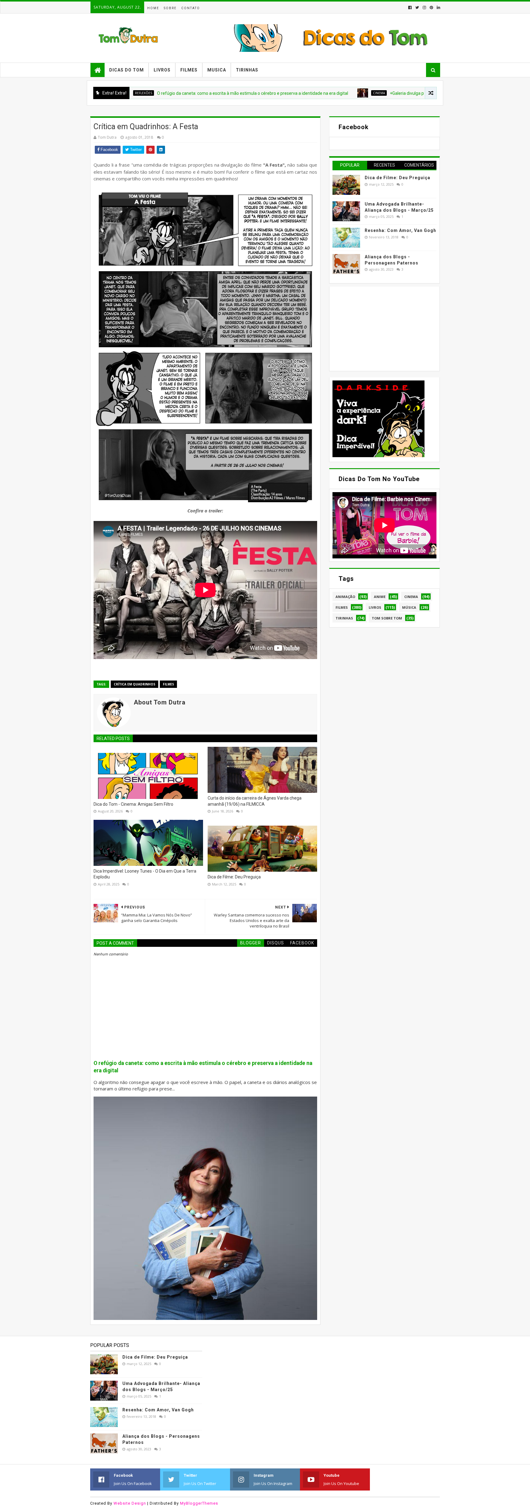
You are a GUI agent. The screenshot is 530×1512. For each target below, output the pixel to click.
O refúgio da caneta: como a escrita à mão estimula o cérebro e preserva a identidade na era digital (196, 93)
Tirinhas (247, 70)
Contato (190, 8)
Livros (162, 70)
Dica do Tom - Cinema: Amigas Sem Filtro (133, 804)
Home (153, 8)
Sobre (170, 8)
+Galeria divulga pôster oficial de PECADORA (376, 93)
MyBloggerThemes (199, 1503)
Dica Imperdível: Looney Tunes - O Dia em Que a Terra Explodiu (145, 874)
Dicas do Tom (126, 70)
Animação (345, 596)
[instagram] (424, 8)
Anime (380, 596)
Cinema (322, 93)
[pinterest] (431, 8)
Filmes (189, 70)
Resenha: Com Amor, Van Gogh (400, 230)
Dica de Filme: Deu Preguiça (234, 876)
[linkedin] (438, 8)
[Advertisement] (378, 328)
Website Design (129, 1503)
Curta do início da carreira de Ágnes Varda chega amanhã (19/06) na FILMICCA (254, 801)
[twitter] (417, 8)
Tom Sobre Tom (387, 618)
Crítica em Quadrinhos (134, 684)
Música (409, 607)
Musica (216, 70)
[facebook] (410, 8)
